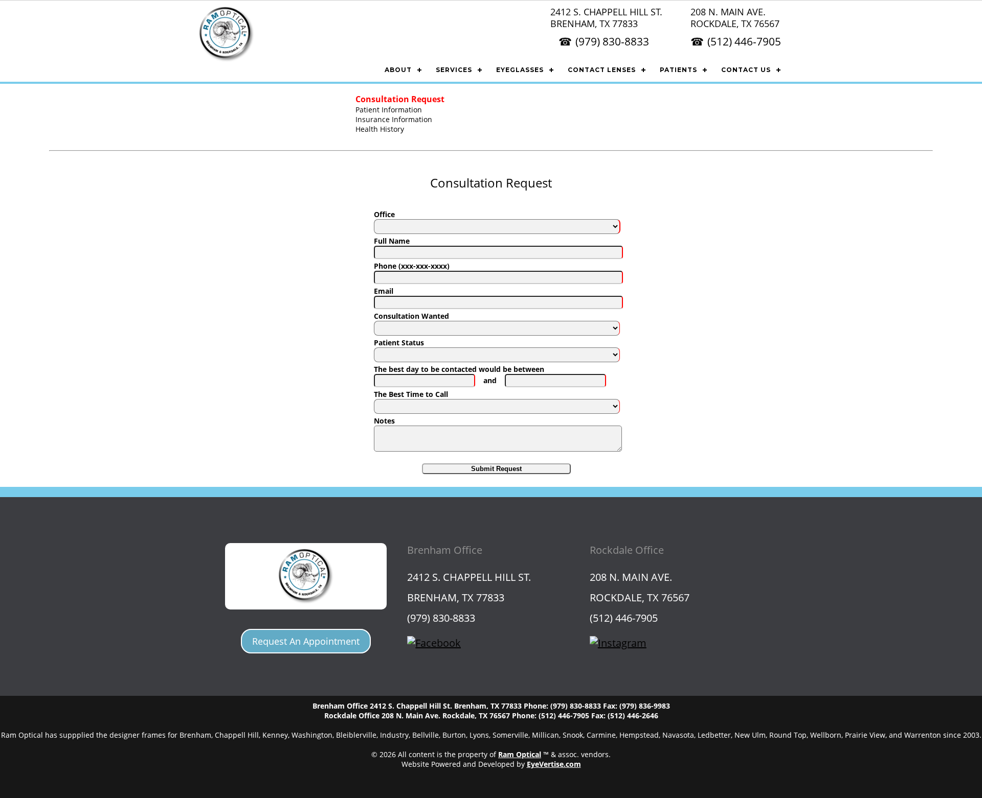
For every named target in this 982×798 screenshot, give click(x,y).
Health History (379, 129)
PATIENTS (678, 70)
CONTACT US (746, 70)
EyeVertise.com (554, 764)
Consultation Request (399, 99)
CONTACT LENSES (602, 70)
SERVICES (454, 70)
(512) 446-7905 (744, 41)
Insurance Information (393, 119)
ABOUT (398, 70)
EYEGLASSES (520, 70)
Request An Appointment (306, 641)
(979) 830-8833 (612, 41)
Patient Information (388, 109)
